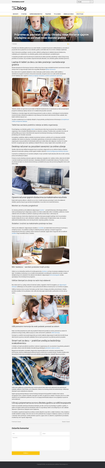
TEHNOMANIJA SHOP (18, 1)
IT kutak (24, 14)
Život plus (79, 14)
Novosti (15, 14)
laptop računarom (51, 69)
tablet (32, 129)
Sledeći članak (66, 421)
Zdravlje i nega (69, 14)
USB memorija (56, 332)
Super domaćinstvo (36, 14)
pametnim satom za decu (52, 348)
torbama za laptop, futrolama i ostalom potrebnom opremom (45, 75)
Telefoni (48, 14)
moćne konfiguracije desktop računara (57, 151)
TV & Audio (57, 14)
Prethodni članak (16, 421)
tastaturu (44, 271)
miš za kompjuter (55, 275)
